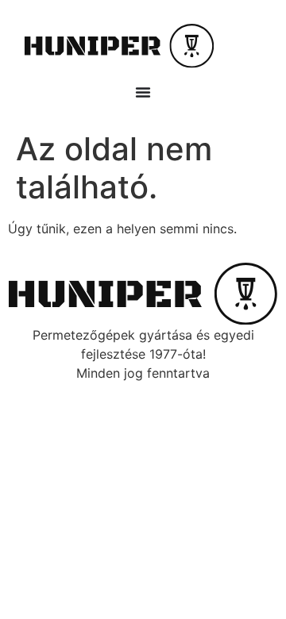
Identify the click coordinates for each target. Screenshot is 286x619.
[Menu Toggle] (143, 92)
